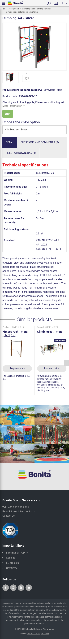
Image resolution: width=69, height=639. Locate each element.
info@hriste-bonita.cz (23, 511)
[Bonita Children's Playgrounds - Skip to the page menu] (15, 3)
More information (12, 105)
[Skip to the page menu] (3, 9)
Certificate (11, 568)
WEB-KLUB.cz (33, 633)
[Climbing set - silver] (9, 77)
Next (60, 89)
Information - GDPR (17, 552)
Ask (7, 114)
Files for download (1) (21, 152)
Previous (50, 89)
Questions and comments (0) (40, 142)
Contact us (8, 515)
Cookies (10, 557)
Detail (10, 142)
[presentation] (2, 363)
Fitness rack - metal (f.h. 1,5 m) (15, 333)
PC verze (45, 633)
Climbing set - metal (50, 331)
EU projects (12, 562)
